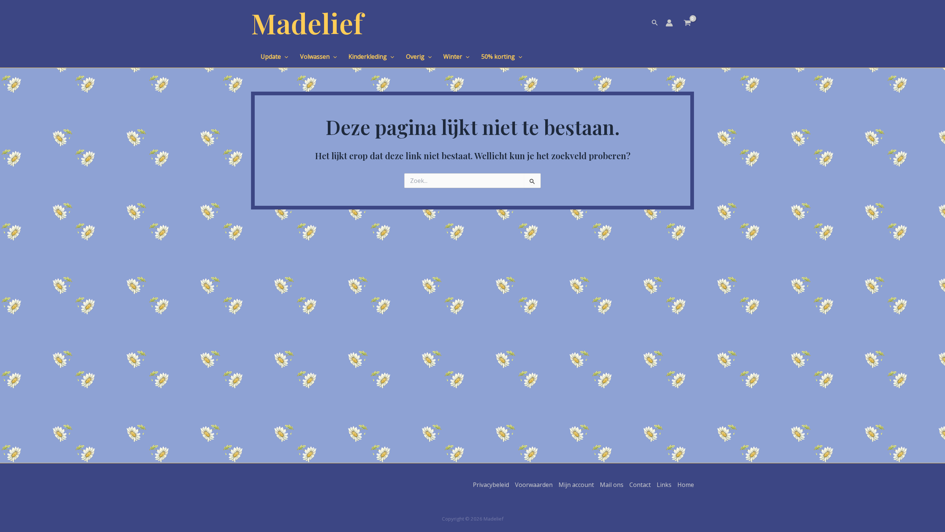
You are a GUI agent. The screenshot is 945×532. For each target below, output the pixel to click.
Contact (640, 485)
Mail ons (611, 485)
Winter (452, 56)
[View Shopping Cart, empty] (687, 23)
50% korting (498, 56)
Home (685, 485)
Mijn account (576, 485)
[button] (655, 23)
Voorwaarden (534, 485)
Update (271, 56)
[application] (284, 56)
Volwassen (315, 56)
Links (664, 485)
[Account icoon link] (669, 23)
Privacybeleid (491, 485)
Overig (415, 56)
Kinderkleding (367, 56)
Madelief (307, 22)
